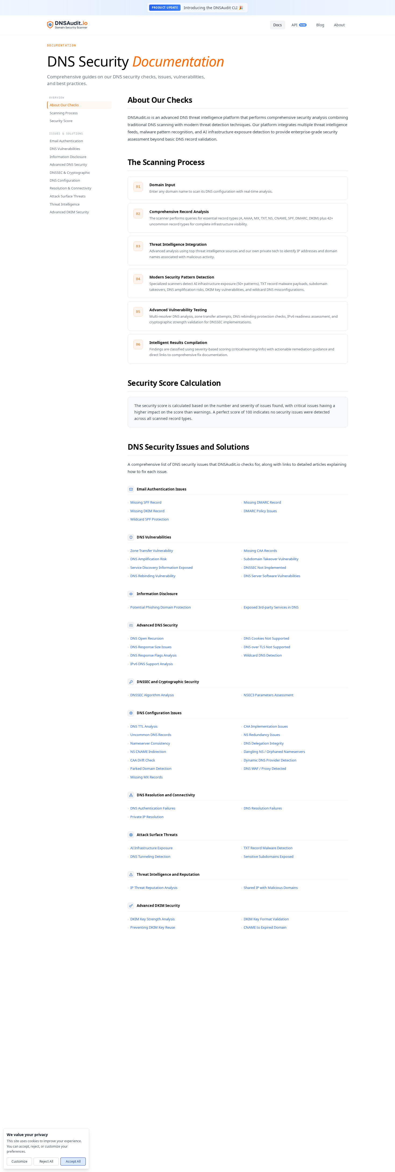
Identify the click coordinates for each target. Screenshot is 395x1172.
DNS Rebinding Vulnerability (151, 575)
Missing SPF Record (144, 502)
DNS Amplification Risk (147, 558)
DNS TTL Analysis (142, 726)
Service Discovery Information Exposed (160, 567)
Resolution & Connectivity (70, 188)
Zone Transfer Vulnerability (150, 550)
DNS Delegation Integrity (262, 743)
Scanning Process (64, 112)
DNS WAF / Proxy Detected (263, 768)
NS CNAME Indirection (147, 751)
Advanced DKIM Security (69, 212)
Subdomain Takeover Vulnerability (270, 558)
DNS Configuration (65, 180)
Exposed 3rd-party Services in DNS (270, 607)
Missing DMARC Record (261, 502)
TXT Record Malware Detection (267, 847)
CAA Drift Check (141, 760)
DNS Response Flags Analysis (152, 655)
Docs (277, 24)
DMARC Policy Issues (259, 510)
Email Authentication (66, 140)
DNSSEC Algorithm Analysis (151, 695)
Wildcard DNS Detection (261, 655)
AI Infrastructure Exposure (150, 847)
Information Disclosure (68, 156)
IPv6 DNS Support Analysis (150, 663)
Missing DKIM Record (146, 510)
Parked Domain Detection (149, 768)
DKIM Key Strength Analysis (151, 919)
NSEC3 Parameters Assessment (267, 695)
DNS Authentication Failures (151, 808)
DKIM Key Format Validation (265, 919)
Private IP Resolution (146, 816)
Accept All (73, 1161)
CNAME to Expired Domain (263, 927)
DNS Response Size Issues (149, 646)
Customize (19, 1161)
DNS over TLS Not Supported (265, 646)
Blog (320, 24)
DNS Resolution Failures (261, 808)
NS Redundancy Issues (260, 734)
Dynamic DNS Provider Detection (268, 760)
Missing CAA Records (259, 550)
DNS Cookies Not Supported (265, 638)
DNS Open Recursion (146, 638)
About (339, 24)
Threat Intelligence (65, 204)
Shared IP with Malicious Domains (269, 887)
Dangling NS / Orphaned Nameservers (273, 751)
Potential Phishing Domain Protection (159, 607)
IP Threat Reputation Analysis (152, 887)
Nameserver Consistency (149, 743)
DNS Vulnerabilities (65, 148)
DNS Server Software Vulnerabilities (270, 575)
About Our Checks (64, 104)
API (299, 24)
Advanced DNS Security (68, 164)
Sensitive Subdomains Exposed (267, 856)
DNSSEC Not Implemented (263, 567)
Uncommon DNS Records (149, 734)
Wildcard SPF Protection (148, 519)
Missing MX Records (145, 777)
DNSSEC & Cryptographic (70, 172)
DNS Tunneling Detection (149, 856)
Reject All (46, 1161)
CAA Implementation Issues (264, 726)
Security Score (61, 120)
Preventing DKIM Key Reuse (151, 927)
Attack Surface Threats (67, 196)
